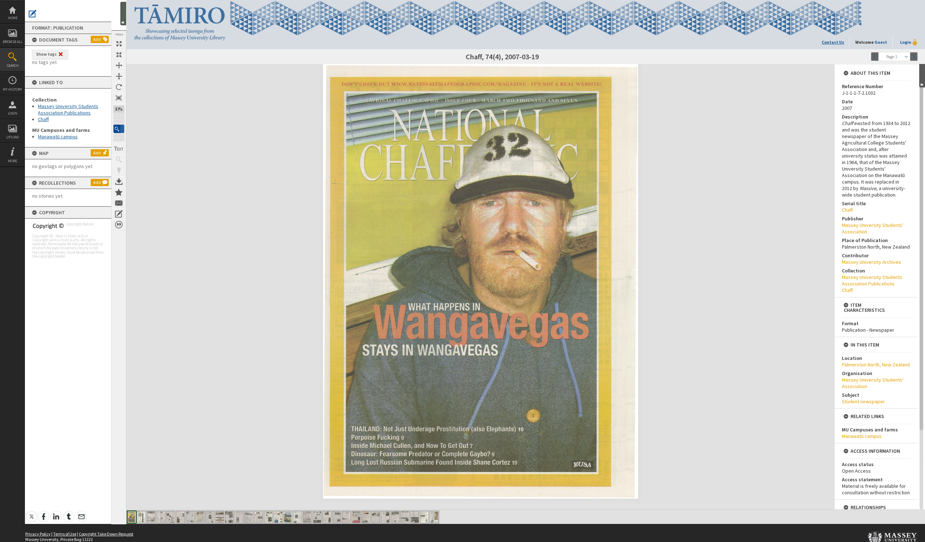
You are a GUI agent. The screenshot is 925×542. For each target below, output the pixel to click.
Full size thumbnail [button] (119, 43)
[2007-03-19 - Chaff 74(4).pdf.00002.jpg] (141, 517)
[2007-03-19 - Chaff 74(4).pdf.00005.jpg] (170, 517)
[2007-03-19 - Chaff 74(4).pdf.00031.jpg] (424, 517)
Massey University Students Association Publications (68, 109)
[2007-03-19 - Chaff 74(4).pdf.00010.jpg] (219, 517)
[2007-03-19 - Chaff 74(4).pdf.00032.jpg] (434, 517)
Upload (12, 137)
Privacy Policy (38, 534)
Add (97, 39)
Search (13, 65)
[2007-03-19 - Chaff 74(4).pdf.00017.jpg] (287, 517)
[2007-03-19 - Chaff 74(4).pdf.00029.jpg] (404, 517)
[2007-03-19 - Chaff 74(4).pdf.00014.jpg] (258, 517)
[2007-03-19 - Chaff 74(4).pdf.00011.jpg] (229, 517)
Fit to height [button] (119, 76)
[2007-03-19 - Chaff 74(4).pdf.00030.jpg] (414, 517)
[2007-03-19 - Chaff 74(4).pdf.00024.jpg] (356, 517)
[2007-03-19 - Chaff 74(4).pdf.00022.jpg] (336, 517)
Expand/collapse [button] (922, 75)
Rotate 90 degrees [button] (119, 87)
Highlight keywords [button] (119, 170)
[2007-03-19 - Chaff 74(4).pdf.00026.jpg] (375, 517)
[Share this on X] (31, 512)
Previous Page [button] (874, 56)
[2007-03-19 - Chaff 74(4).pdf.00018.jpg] (297, 517)
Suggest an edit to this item (32, 14)
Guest (880, 42)
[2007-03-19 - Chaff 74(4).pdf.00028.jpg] (395, 517)
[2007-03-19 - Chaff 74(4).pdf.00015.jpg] (268, 517)
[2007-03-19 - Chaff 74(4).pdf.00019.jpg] (307, 517)
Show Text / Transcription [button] (119, 148)
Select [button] (906, 56)
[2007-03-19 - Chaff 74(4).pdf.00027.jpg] (385, 517)
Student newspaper (863, 401)
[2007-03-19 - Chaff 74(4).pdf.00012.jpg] (239, 517)
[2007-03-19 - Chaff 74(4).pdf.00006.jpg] (180, 517)
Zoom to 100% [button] (119, 98)
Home (12, 18)
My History (12, 89)
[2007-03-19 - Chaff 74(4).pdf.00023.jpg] (346, 517)
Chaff (43, 119)
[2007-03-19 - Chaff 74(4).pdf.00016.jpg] (278, 517)
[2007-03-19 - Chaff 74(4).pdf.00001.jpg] (132, 517)
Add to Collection (119, 192)
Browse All (12, 41)
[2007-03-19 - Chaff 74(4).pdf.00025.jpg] (365, 517)
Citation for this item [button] (119, 224)
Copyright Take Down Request (106, 534)
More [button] (12, 161)
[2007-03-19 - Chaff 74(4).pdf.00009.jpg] (209, 517)
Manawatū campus (58, 136)
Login (12, 113)
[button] (118, 129)
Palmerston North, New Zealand (876, 364)
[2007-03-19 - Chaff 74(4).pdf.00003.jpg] (151, 517)
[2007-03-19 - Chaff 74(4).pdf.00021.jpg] (326, 517)
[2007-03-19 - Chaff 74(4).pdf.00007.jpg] (190, 517)
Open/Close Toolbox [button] (123, 13)
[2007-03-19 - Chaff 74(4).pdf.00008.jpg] (200, 517)
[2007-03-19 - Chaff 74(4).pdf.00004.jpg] (160, 517)
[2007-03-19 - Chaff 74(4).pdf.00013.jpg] (248, 517)
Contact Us (833, 42)
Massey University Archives (871, 262)
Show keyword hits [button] (119, 159)
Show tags (46, 54)
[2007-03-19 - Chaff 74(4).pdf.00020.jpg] (317, 517)
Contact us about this (119, 203)
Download (119, 181)
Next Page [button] (913, 56)
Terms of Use (64, 534)
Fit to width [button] (119, 65)
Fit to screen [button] (119, 54)
